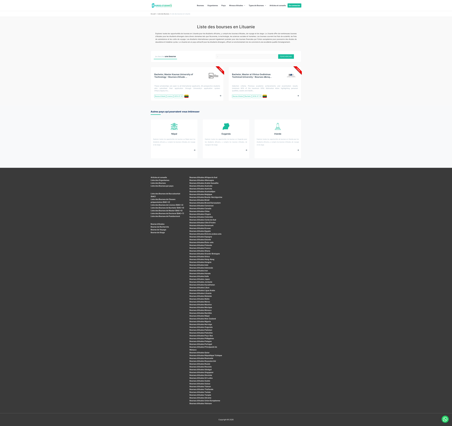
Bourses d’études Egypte (200, 231)
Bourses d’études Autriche (201, 189)
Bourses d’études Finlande (201, 245)
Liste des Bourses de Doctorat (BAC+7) (167, 213)
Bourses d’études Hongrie (200, 262)
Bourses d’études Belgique (201, 194)
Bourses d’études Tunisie (200, 392)
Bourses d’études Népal (200, 316)
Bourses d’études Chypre (200, 214)
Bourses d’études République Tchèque (206, 355)
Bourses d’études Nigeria (200, 321)
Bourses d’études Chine (200, 211)
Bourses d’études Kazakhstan (202, 285)
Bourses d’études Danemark (202, 225)
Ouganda (226, 134)
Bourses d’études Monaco (201, 310)
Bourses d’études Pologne (201, 341)
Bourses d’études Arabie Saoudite (204, 183)
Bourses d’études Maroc (200, 302)
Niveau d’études (236, 5)
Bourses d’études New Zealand (203, 319)
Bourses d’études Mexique (201, 307)
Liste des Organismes (160, 180)
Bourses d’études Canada (200, 208)
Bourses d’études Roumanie (201, 358)
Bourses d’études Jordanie (201, 282)
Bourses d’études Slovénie (201, 375)
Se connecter (294, 5)
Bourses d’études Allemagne (202, 180)
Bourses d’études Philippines (202, 338)
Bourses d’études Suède (200, 381)
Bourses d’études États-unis (201, 242)
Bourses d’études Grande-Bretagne (205, 254)
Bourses (200, 5)
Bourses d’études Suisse (200, 384)
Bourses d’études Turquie (200, 395)
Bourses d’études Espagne (201, 237)
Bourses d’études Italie (199, 276)
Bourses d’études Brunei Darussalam (205, 203)
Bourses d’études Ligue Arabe (202, 290)
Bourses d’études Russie (200, 364)
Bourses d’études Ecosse (200, 228)
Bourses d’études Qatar (200, 352)
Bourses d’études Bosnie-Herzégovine (206, 197)
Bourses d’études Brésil (199, 200)
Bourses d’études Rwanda (201, 367)
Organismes (212, 5)
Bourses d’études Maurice (201, 304)
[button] (445, 419)
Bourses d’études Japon (200, 279)
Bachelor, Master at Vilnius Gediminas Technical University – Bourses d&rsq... (252, 75)
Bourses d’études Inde (199, 265)
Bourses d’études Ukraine (200, 398)
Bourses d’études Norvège (201, 324)
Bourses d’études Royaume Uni (203, 361)
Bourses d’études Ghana (200, 251)
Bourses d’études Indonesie (201, 268)
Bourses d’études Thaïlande (201, 389)
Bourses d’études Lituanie (201, 293)
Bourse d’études (157, 224)
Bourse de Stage (158, 232)
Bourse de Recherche (160, 227)
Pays (223, 5)
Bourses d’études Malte (200, 299)
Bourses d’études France (200, 248)
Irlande (277, 134)
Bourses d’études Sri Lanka (201, 378)
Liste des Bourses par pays (162, 186)
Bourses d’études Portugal (201, 344)
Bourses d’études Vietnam (201, 403)
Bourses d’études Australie (201, 186)
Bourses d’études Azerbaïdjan (202, 191)
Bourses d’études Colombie (201, 217)
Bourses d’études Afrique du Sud (203, 177)
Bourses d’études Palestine (201, 333)
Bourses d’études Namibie (201, 313)
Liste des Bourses (158, 183)
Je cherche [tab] (165, 56)
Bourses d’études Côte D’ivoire (203, 222)
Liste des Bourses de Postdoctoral (165, 216)
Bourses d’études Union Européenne (205, 401)
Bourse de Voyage (158, 230)
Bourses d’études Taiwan (200, 386)
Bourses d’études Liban (199, 287)
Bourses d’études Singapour (201, 372)
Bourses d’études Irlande (200, 273)
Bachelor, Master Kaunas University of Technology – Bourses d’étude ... (173, 75)
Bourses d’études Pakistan (201, 330)
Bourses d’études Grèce (200, 256)
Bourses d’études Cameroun (202, 206)
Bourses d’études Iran (199, 271)
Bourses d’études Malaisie (201, 296)
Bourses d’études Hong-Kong (202, 259)
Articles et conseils (278, 5)
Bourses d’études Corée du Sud (203, 220)
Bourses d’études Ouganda (201, 327)
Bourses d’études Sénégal (201, 369)
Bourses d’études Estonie (200, 239)
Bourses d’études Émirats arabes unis (205, 234)
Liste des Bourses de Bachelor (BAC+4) (167, 208)
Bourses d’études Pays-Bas (201, 336)
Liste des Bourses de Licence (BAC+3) (167, 205)
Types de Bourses (256, 5)
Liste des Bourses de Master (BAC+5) (167, 210)
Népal (174, 134)
